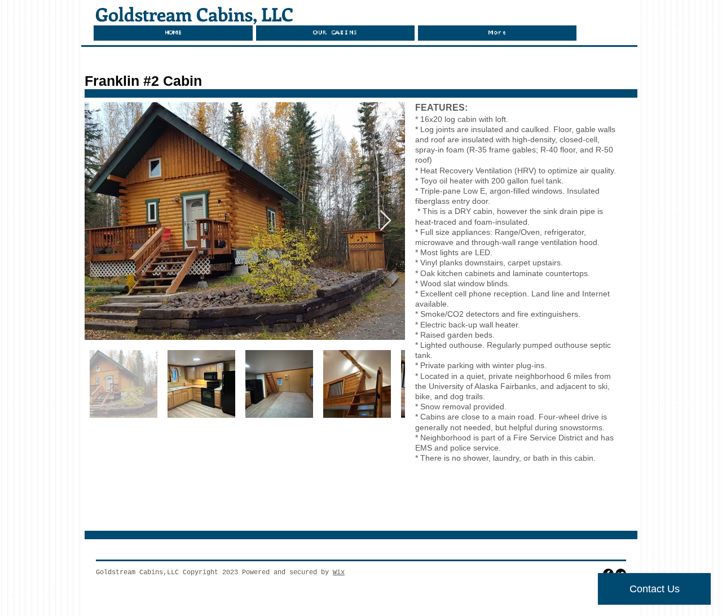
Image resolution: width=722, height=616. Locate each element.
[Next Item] (385, 221)
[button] (335, 33)
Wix (339, 572)
